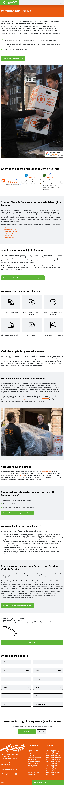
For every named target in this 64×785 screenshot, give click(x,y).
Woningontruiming (8, 237)
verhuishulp (45, 398)
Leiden (37, 687)
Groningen (38, 679)
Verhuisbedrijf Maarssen (53, 761)
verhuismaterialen (47, 471)
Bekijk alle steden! (40, 704)
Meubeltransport (8, 233)
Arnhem (5, 670)
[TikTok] (6, 774)
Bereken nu (32, 642)
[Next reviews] (61, 182)
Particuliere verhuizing (9, 229)
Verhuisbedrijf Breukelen (53, 752)
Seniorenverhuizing (33, 763)
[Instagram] (2, 774)
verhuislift (22, 475)
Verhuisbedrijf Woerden (53, 772)
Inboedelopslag (32, 755)
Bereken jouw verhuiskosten (11, 58)
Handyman (31, 754)
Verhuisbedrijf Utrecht (52, 769)
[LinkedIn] (16, 774)
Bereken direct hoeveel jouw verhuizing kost (15, 605)
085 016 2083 (13, 758)
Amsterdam (37, 400)
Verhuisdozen (31, 767)
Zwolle (5, 704)
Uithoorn (26, 400)
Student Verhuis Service (12, 180)
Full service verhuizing (34, 752)
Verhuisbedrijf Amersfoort (53, 750)
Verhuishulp (31, 770)
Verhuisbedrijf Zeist (51, 774)
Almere (5, 662)
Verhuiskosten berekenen (27, 731)
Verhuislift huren (32, 769)
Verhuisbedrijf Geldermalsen (54, 757)
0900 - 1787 (9, 756)
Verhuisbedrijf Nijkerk (52, 765)
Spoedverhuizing (8, 235)
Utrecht (37, 696)
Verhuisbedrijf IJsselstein (53, 759)
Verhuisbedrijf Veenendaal (53, 770)
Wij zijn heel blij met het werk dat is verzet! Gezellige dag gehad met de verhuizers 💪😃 (33, 181)
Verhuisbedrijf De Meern (53, 755)
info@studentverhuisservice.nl (9, 754)
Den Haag (38, 670)
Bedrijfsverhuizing (8, 227)
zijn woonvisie (53, 582)
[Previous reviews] (23, 182)
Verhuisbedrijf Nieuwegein (53, 763)
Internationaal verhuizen (34, 757)
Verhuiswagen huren (33, 772)
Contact (41, 731)
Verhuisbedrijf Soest (52, 767)
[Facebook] (11, 774)
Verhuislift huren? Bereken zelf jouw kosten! (15, 513)
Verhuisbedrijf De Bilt (52, 754)
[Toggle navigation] (61, 2)
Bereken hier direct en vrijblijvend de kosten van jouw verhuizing (21, 278)
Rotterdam (46, 400)
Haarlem (5, 687)
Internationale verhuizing (10, 231)
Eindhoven (6, 679)
